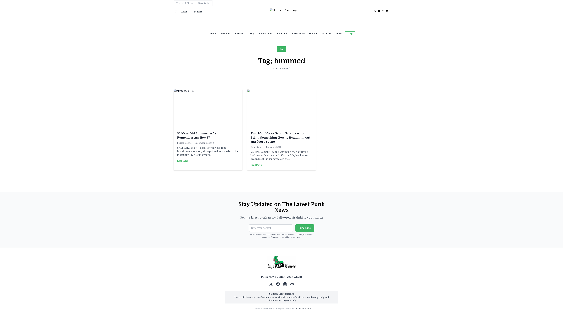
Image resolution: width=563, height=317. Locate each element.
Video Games (266, 33)
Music (224, 33)
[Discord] (387, 11)
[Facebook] (379, 11)
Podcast (198, 12)
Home (213, 33)
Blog (252, 33)
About (184, 12)
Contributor (256, 147)
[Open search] (176, 11)
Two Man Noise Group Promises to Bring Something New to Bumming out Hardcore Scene (280, 137)
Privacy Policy (303, 308)
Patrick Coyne (184, 143)
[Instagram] (383, 11)
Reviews (326, 33)
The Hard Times (184, 3)
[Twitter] (375, 11)
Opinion (313, 33)
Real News (239, 33)
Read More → (184, 161)
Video (338, 33)
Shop (350, 33)
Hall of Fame (298, 33)
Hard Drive (204, 3)
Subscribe (305, 228)
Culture (281, 33)
